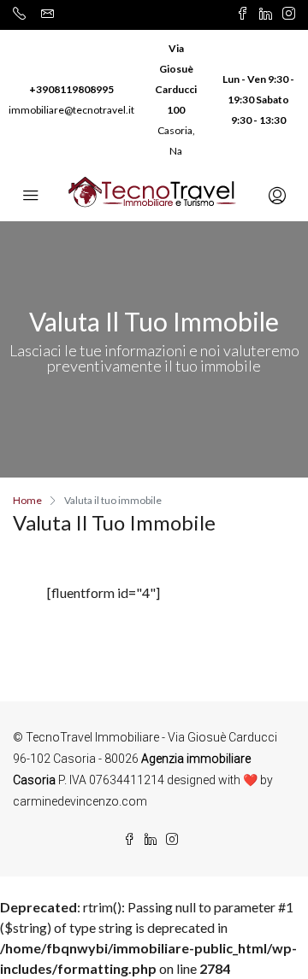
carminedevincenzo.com (80, 801)
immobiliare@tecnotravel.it (71, 109)
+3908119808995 (71, 89)
